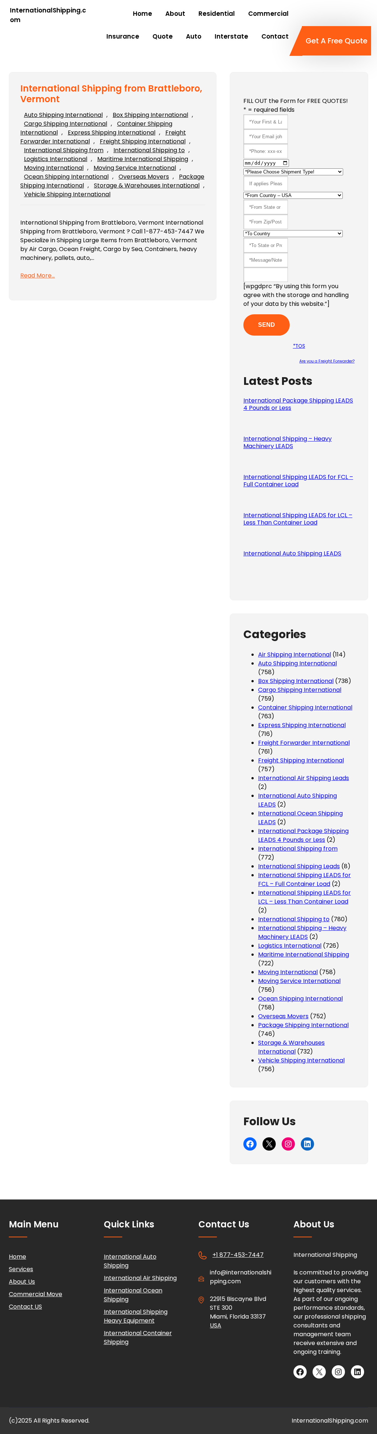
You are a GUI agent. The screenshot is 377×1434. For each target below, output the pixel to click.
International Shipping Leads (299, 866)
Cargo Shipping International (65, 123)
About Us (22, 1281)
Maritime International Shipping (142, 159)
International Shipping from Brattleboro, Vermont (111, 94)
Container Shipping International (305, 707)
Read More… (37, 275)
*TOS (299, 346)
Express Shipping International (111, 132)
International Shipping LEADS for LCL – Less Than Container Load (297, 519)
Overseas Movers (144, 176)
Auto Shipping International (63, 115)
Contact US (25, 1306)
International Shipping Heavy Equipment (136, 1316)
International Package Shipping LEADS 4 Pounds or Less (298, 404)
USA (215, 1325)
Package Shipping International (303, 1025)
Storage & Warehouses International (147, 185)
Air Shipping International (294, 654)
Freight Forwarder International (304, 743)
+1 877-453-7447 (238, 1255)
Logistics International (55, 159)
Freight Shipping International (143, 141)
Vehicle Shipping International (67, 194)
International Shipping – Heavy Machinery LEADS (287, 442)
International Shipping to (149, 150)
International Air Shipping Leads (303, 778)
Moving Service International (135, 168)
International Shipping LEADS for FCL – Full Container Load (298, 480)
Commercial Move (35, 1294)
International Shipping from (63, 150)
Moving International (54, 168)
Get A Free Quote (336, 41)
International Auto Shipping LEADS (292, 553)
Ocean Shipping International (66, 176)
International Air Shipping (140, 1278)
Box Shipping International (150, 115)
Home (17, 1256)
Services (21, 1269)
